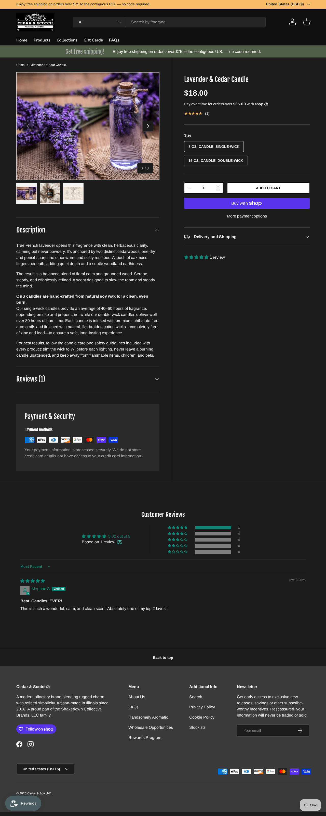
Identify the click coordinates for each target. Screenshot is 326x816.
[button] (306, 21)
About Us (136, 697)
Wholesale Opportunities (150, 727)
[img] (32, 581)
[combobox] (169, 22)
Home (22, 40)
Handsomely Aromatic (148, 717)
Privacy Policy (202, 707)
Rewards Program (144, 737)
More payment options (247, 216)
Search (195, 697)
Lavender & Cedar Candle (48, 65)
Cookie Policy (201, 717)
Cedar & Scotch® (39, 793)
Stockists (197, 727)
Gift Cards (93, 40)
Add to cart (268, 188)
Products (42, 40)
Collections (67, 40)
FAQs (114, 40)
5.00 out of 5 (119, 536)
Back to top (163, 657)
